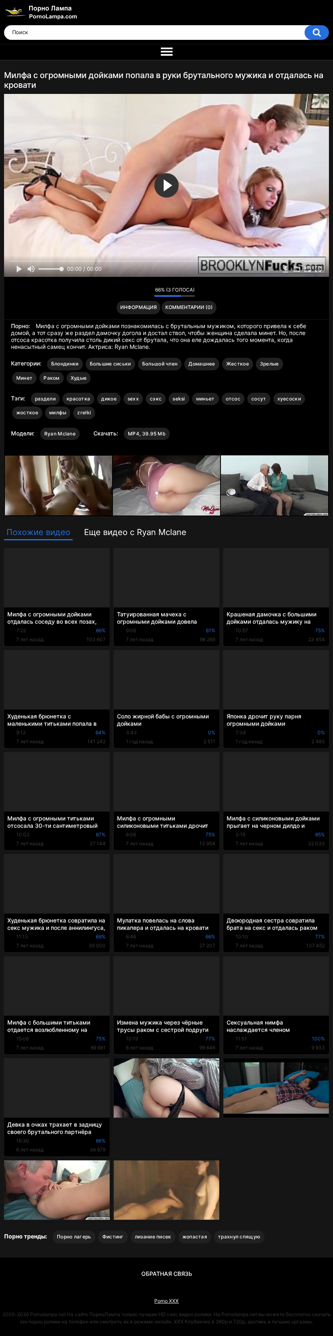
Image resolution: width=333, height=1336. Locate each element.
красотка (78, 399)
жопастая (194, 1237)
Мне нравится (135, 292)
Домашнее (201, 364)
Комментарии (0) (189, 307)
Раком (51, 378)
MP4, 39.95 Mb (147, 434)
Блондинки (65, 364)
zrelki (84, 412)
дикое (109, 399)
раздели (45, 399)
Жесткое (237, 364)
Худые (79, 378)
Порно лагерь (74, 1237)
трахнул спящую (239, 1237)
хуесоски (289, 399)
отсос (233, 399)
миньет (205, 399)
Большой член (160, 364)
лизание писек (153, 1237)
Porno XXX (166, 1301)
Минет (24, 378)
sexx (133, 399)
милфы (58, 412)
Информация (138, 307)
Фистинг (113, 1237)
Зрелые (269, 364)
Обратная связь (166, 1273)
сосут (258, 399)
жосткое (27, 412)
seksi (179, 399)
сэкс (156, 399)
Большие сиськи (110, 364)
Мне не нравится (146, 292)
